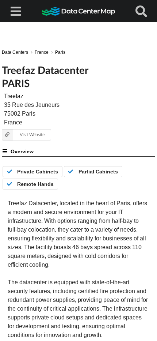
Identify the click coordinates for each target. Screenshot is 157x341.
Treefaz (13, 96)
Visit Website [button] (32, 134)
